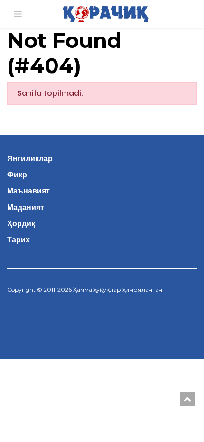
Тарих (18, 239)
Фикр (17, 174)
